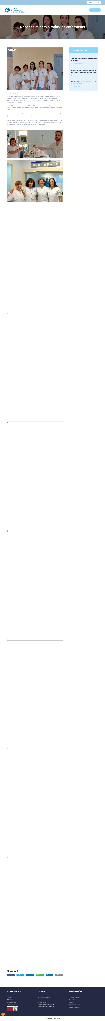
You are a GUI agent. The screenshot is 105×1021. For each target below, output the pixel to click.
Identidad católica (11, 1002)
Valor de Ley (57, 1018)
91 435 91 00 (45, 1001)
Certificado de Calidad (12, 1004)
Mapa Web (71, 1002)
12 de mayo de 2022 (13, 93)
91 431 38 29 (51, 1004)
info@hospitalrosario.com (48, 1006)
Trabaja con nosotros (74, 1004)
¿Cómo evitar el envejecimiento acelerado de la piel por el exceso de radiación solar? (83, 71)
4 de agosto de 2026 (77, 63)
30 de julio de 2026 (76, 75)
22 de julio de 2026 (76, 86)
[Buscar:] (94, 2)
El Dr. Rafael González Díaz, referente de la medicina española (83, 83)
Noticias (12, 49)
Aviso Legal (72, 999)
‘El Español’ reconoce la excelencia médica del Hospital (84, 59)
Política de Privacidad (74, 997)
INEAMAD (9, 997)
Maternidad (10, 999)
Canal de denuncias (74, 1007)
